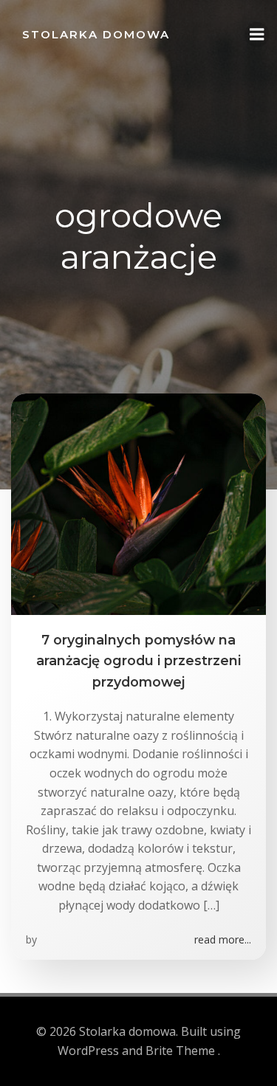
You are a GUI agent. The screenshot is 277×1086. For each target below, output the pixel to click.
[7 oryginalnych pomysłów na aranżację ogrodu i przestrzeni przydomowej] (138, 503)
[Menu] (257, 34)
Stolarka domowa (96, 34)
